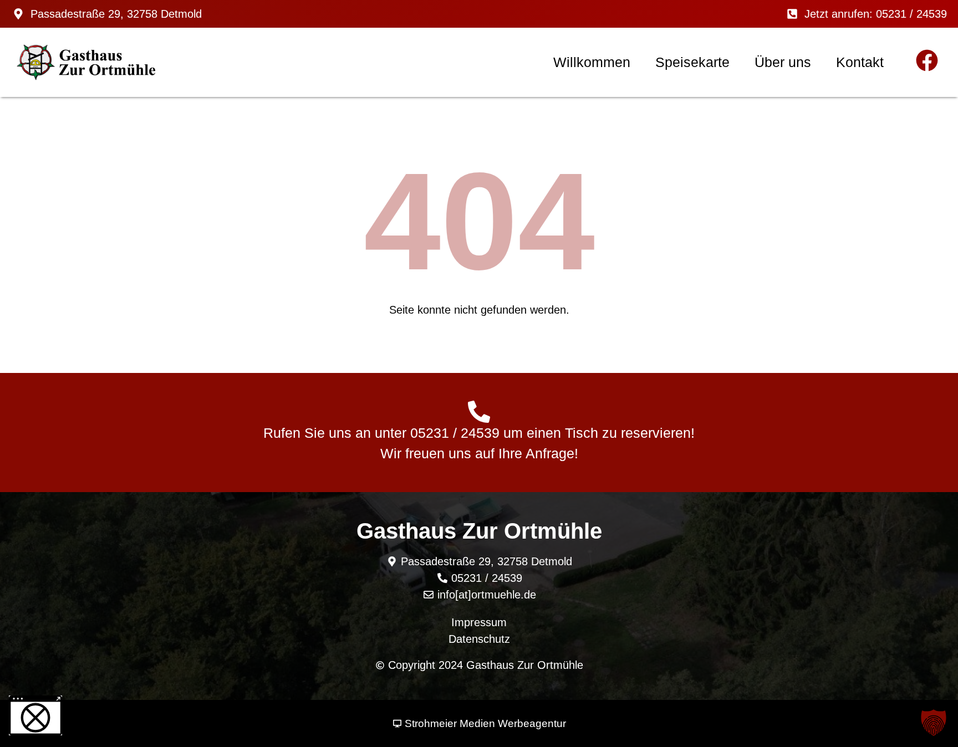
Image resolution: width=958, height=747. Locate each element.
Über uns (783, 62)
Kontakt (860, 62)
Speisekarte (692, 62)
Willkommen (591, 62)
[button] (933, 722)
